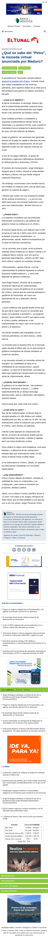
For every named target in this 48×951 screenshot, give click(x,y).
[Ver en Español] (46, 2)
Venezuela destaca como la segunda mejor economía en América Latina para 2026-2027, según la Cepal (24, 634)
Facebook (21, 538)
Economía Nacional (9, 68)
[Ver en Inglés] (43, 2)
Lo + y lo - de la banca (9, 886)
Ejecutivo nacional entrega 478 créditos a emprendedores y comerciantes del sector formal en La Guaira (24, 643)
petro (20, 72)
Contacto (36, 26)
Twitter (14, 538)
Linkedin (18, 927)
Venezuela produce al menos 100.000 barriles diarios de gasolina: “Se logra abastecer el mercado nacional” (24, 730)
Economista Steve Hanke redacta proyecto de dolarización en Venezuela (21, 618)
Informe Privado (14, 26)
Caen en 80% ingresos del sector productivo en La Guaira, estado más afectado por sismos (23, 626)
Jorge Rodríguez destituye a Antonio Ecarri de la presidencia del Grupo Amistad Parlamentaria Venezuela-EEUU (22, 697)
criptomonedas (24, 68)
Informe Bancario (7, 881)
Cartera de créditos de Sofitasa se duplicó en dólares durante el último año (24, 774)
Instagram (7, 538)
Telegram (37, 535)
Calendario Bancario (9, 891)
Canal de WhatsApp (26, 535)
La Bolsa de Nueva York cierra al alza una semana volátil (23, 818)
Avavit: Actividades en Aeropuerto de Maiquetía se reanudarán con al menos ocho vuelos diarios (22, 722)
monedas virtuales (9, 72)
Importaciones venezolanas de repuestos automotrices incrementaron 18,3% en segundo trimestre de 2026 (24, 652)
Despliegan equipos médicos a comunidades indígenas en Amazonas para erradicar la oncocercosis (24, 792)
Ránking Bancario (8, 876)
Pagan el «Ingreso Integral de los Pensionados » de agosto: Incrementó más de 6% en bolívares (23, 610)
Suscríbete (26, 26)
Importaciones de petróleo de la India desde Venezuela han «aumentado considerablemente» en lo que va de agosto (24, 783)
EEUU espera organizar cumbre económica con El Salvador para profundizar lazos (23, 810)
